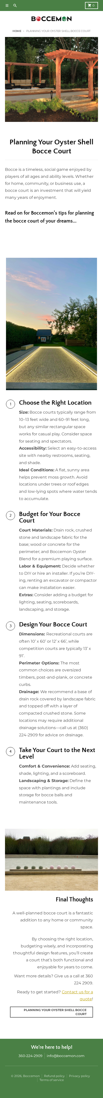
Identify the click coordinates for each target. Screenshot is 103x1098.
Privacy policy (79, 1076)
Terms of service (52, 1080)
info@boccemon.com (65, 1056)
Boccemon (31, 1076)
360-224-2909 (30, 1056)
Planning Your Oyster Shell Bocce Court (55, 1012)
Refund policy (54, 1076)
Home (16, 31)
